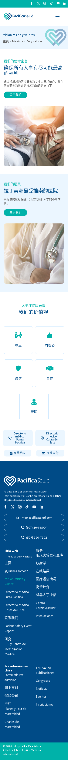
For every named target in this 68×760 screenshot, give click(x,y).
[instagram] (44, 3)
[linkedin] (64, 3)
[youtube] (58, 3)
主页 (6, 41)
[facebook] (31, 3)
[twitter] (38, 3)
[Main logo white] (26, 478)
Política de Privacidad (20, 556)
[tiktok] (51, 3)
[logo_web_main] (18, 15)
